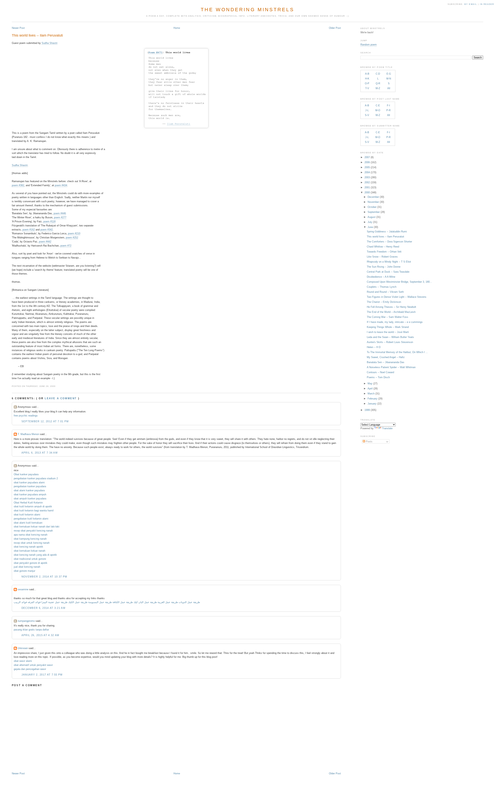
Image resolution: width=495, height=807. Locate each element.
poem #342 (46, 229)
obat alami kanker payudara (29, 490)
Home (176, 27)
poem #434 (61, 185)
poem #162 (28, 229)
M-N (388, 78)
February (372, 398)
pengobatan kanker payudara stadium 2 (36, 478)
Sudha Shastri (49, 43)
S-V (367, 115)
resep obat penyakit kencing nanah (33, 530)
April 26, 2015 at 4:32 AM (40, 635)
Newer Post (18, 27)
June (370, 227)
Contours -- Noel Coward (380, 372)
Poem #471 (155, 52)
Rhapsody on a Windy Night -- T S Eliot (389, 261)
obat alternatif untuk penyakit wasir (33, 665)
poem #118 (49, 221)
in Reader (487, 4)
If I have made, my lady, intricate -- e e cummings (395, 322)
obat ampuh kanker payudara (30, 498)
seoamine (23, 589)
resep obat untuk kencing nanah (32, 542)
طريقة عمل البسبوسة (99, 602)
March (371, 393)
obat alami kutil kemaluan (28, 522)
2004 (367, 172)
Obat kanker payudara (26, 474)
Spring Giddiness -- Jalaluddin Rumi (387, 231)
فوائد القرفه (34, 602)
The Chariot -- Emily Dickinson (384, 301)
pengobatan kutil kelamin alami (31, 518)
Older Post (335, 27)
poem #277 (60, 217)
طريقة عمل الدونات (189, 602)
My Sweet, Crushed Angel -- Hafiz (386, 357)
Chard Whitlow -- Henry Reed (383, 246)
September (374, 212)
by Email (470, 4)
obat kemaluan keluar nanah (29, 550)
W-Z (378, 88)
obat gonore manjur (24, 570)
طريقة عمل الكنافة (123, 602)
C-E (378, 105)
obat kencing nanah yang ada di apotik (35, 554)
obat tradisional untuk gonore (30, 558)
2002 (367, 182)
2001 (367, 187)
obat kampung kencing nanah (30, 538)
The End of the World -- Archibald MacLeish (391, 312)
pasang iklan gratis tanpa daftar (31, 629)
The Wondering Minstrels (247, 9)
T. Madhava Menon (28, 434)
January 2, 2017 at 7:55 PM (42, 674)
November (373, 201)
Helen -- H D (374, 347)
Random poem (368, 44)
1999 (367, 410)
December (373, 196)
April (370, 388)
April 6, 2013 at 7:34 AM (39, 452)
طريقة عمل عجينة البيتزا (54, 602)
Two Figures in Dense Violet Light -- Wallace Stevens (396, 296)
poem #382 (18, 185)
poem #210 (74, 233)
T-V (367, 88)
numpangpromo (26, 620)
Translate (387, 428)
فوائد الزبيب (20, 602)
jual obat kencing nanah (27, 566)
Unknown (23, 648)
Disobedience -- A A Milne (381, 276)
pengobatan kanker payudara (30, 486)
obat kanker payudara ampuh (30, 494)
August (372, 217)
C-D (378, 73)
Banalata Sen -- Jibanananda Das (385, 362)
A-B (367, 73)
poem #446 (60, 213)
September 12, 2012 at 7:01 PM (45, 421)
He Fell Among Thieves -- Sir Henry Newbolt (391, 306)
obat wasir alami (23, 660)
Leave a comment (61, 398)
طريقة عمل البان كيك (145, 602)
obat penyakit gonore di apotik (30, 562)
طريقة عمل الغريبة (168, 602)
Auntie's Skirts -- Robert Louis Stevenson (390, 342)
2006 (367, 162)
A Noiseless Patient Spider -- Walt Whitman (391, 367)
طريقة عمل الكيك (77, 602)
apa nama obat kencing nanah (30, 534)
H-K (367, 78)
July (370, 222)
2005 (367, 167)
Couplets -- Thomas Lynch (381, 286)
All (388, 88)
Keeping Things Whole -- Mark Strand (388, 327)
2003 (367, 177)
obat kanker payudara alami (29, 482)
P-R (388, 110)
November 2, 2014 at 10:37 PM (44, 576)
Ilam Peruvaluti (178, 124)
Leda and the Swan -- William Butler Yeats (390, 337)
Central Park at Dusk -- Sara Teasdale (388, 271)
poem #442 (45, 241)
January (372, 403)
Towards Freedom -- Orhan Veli (384, 251)
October (372, 207)
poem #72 (65, 245)
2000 (367, 192)
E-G (389, 73)
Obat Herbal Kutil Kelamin (28, 502)
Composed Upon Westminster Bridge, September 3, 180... (399, 281)
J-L (367, 110)
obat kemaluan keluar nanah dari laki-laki (36, 526)
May (370, 383)
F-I (388, 105)
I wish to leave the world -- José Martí (388, 332)
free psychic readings (26, 415)
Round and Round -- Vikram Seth (385, 291)
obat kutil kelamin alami (27, 514)
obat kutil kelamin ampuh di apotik (33, 506)
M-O (377, 110)
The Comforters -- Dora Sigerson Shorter (389, 241)
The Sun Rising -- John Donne (383, 266)
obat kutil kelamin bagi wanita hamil (34, 510)
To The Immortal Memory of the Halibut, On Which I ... (397, 352)
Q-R (378, 83)
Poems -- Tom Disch (378, 377)
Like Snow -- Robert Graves (382, 256)
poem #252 (72, 237)
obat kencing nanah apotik (28, 546)
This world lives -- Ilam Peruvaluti (37, 35)
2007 (367, 157)
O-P (367, 83)
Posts (368, 441)
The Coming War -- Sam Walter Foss (387, 317)
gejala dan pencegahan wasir (30, 669)
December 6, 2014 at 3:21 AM (43, 608)
